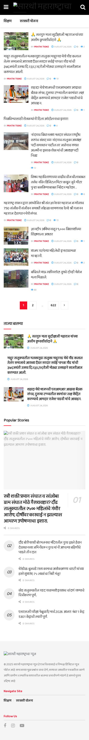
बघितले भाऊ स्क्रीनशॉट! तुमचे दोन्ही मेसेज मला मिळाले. (56, 274)
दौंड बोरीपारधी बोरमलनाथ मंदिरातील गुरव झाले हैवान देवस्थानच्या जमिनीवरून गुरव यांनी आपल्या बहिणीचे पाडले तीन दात (50, 547)
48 (35, 290)
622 (53, 305)
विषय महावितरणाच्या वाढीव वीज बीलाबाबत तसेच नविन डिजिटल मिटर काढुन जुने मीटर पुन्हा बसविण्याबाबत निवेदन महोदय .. (58, 182)
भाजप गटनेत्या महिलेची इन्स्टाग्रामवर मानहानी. (53, 253)
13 (57, 79)
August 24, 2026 (62, 47)
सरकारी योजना (29, 21)
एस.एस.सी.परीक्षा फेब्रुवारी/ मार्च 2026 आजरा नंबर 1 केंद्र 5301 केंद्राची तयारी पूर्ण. (51, 614)
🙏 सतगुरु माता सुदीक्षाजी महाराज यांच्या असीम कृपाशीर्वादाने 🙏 (57, 37)
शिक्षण (8, 21)
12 (34, 168)
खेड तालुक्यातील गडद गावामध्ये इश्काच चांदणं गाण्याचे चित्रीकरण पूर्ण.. (51, 593)
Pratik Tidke (41, 47)
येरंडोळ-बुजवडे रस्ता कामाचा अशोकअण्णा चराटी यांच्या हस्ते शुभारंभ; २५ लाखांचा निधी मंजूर (51, 571)
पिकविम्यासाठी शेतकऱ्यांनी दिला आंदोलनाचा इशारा (36, 119)
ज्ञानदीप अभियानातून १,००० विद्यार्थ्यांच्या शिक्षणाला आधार (56, 231)
